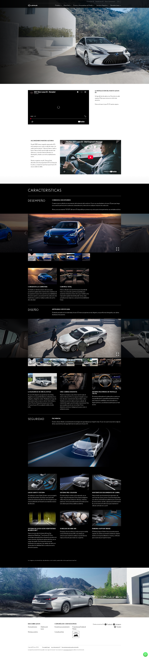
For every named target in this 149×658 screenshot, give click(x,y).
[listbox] (119, 2)
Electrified (67, 5)
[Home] (32, 1)
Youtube (119, 627)
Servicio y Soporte (101, 5)
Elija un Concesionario (110, 1)
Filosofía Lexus (98, 1)
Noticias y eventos (33, 632)
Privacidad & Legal (46, 647)
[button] (25, 233)
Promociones (90, 1)
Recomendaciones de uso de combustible (70, 647)
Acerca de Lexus (32, 627)
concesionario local (67, 649)
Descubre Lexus (115, 5)
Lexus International (55, 647)
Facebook (109, 624)
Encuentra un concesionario (62, 627)
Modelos (57, 5)
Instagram (118, 624)
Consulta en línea (59, 632)
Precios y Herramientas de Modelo (83, 5)
